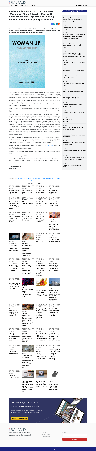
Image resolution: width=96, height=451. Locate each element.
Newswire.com (37, 91)
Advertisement (46, 436)
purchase (50, 145)
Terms (44, 432)
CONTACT (33, 5)
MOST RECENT (19, 5)
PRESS (27, 5)
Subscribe (74, 439)
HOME (11, 5)
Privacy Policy (46, 434)
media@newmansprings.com (17, 170)
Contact (44, 439)
